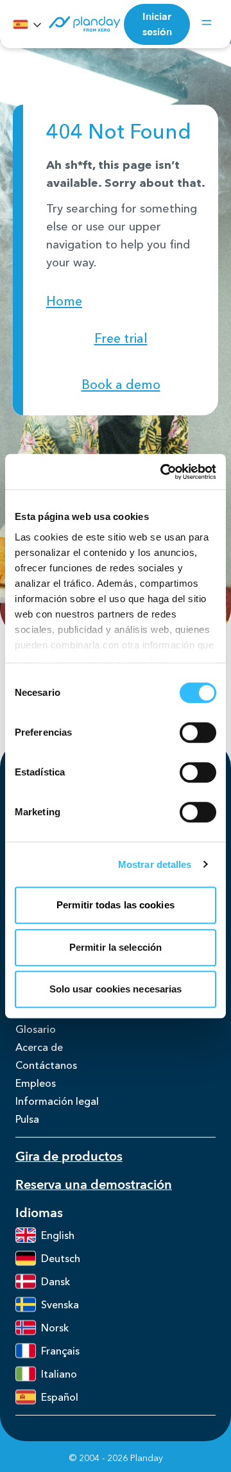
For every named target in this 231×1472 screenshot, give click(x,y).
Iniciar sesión (157, 24)
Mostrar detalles (155, 864)
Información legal (57, 1101)
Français (60, 1350)
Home (64, 301)
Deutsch (60, 1258)
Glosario (35, 1029)
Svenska (60, 1304)
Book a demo (120, 384)
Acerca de (39, 1047)
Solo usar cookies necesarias (115, 988)
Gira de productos (69, 1156)
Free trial (121, 338)
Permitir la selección (115, 947)
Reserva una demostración (93, 1184)
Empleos (35, 1083)
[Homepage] (84, 24)
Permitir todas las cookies (115, 904)
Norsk (55, 1327)
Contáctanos (46, 1065)
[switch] (198, 732)
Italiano (59, 1373)
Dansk (55, 1281)
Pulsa (27, 1119)
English (57, 1235)
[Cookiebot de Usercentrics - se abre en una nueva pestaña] (163, 471)
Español (59, 1396)
